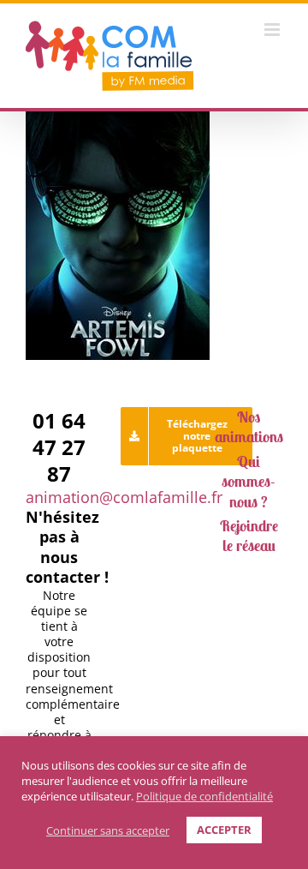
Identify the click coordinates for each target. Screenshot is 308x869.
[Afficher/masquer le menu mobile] (273, 30)
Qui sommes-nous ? (248, 482)
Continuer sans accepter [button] (107, 830)
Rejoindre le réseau (249, 535)
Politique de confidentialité (204, 796)
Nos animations (248, 426)
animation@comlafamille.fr (124, 497)
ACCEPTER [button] (224, 829)
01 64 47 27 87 (59, 447)
